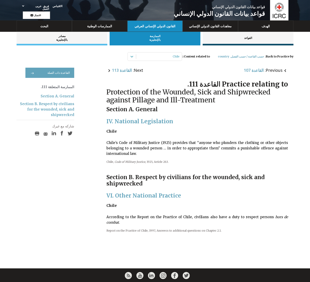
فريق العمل (45, 7)
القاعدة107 (254, 70)
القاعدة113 (122, 70)
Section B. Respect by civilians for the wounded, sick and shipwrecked (47, 109)
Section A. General (57, 96)
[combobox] (179, 56)
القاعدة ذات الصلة (58, 73)
